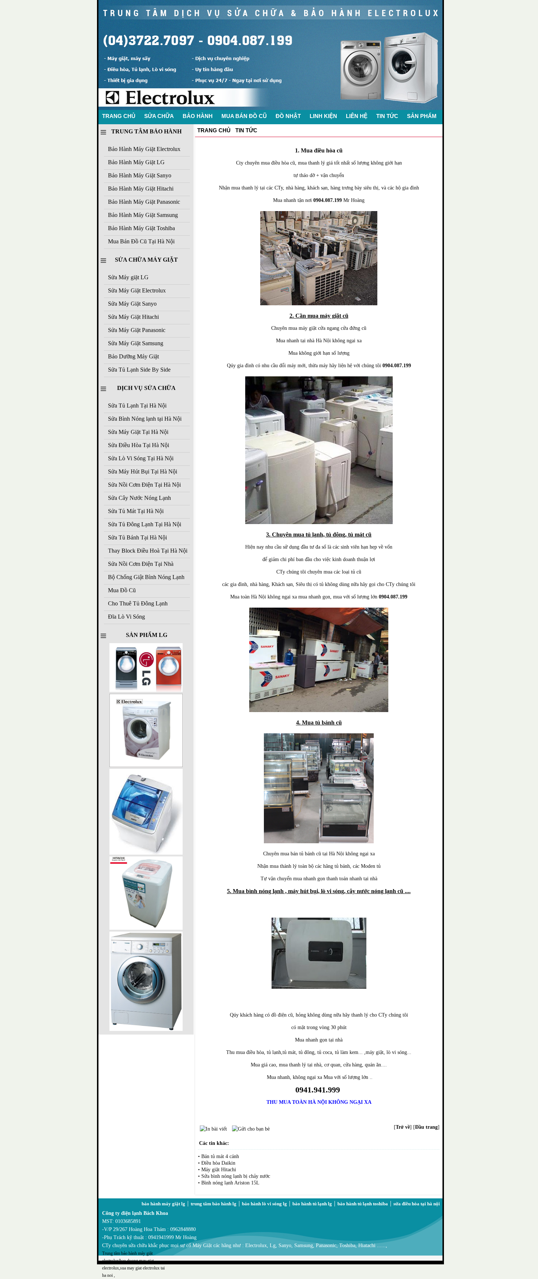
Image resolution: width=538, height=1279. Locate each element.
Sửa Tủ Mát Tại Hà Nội (136, 511)
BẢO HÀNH (198, 116)
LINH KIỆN (323, 116)
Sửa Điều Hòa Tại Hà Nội (138, 445)
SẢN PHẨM (422, 116)
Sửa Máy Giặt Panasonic (136, 330)
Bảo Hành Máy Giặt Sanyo (139, 175)
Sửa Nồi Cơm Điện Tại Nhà (140, 564)
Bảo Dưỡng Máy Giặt (133, 356)
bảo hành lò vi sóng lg (264, 1203)
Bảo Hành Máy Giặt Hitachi (140, 188)
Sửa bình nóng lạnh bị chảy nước (235, 1176)
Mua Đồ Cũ (122, 590)
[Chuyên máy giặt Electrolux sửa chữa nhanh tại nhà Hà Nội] (270, 108)
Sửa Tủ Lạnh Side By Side (139, 369)
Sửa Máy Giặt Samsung (135, 343)
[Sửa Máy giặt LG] (146, 1029)
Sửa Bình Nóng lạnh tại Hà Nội (145, 419)
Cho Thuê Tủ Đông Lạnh (138, 603)
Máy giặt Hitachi (218, 1169)
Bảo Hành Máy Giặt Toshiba (141, 228)
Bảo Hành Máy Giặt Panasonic (144, 202)
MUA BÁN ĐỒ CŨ (244, 116)
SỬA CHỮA (159, 116)
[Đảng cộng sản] (146, 853)
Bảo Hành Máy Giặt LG (136, 162)
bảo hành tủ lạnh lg (312, 1203)
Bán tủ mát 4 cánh (220, 1156)
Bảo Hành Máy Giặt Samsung (143, 215)
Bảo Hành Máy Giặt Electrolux (144, 149)
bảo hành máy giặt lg (163, 1203)
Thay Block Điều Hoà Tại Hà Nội (147, 551)
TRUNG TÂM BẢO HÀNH (146, 131)
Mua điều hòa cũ (322, 150)
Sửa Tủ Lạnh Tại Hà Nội (137, 405)
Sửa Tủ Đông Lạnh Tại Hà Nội (144, 524)
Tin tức (246, 130)
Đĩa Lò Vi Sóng (126, 616)
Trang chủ (214, 130)
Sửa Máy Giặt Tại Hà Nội (138, 432)
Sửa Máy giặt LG (128, 277)
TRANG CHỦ (118, 116)
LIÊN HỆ (356, 116)
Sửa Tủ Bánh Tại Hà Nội (137, 537)
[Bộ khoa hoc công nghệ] (146, 765)
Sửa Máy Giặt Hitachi (133, 317)
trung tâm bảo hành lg (213, 1203)
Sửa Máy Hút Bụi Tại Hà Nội (142, 471)
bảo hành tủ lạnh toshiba (362, 1203)
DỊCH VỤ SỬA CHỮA (146, 388)
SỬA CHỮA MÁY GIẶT (146, 260)
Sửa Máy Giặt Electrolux (137, 290)
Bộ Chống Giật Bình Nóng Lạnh (146, 577)
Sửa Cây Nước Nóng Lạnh (139, 498)
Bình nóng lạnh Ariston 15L (230, 1183)
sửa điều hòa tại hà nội (416, 1203)
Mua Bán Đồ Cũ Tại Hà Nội (141, 241)
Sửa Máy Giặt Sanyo (132, 304)
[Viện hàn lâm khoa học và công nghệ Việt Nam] (146, 690)
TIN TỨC (387, 116)
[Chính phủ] (146, 928)
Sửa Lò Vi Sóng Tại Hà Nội (140, 458)
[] (403, 1127)
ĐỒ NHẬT (288, 116)
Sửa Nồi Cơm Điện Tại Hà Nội (144, 485)
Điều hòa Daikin (218, 1163)
